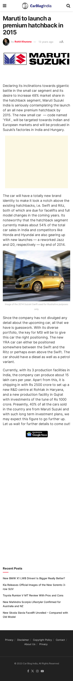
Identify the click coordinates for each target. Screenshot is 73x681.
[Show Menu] (4, 5)
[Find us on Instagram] (37, 671)
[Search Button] (68, 5)
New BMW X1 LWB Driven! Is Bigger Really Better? (34, 578)
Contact (60, 639)
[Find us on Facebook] (28, 671)
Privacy (9, 639)
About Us (29, 644)
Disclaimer (23, 639)
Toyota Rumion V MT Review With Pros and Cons (33, 595)
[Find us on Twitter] (32, 671)
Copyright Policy (42, 639)
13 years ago (46, 41)
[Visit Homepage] (36, 5)
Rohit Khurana (23, 41)
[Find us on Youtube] (42, 671)
